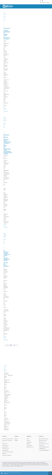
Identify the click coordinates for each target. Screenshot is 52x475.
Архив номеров (29, 445)
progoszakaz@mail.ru (45, 450)
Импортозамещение (7, 394)
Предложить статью (30, 447)
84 (16, 345)
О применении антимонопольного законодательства (7, 422)
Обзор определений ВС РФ (6, 426)
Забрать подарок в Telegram (45, 2)
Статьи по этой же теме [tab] (5, 368)
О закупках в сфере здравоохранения (7, 401)
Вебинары (28, 443)
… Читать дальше (5, 108)
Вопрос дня (5, 378)
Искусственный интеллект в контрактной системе (6, 397)
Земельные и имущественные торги (7, 392)
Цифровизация (10, 375)
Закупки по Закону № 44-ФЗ (5, 387)
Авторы (28, 438)
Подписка (28, 440)
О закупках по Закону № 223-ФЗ (20, 10)
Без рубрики (5, 376)
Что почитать (46, 10)
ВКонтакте (16, 438)
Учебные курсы (29, 442)
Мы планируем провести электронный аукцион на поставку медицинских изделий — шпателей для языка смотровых (7, 258)
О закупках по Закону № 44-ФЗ (35, 10)
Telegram (16, 440)
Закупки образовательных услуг (7, 382)
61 (12, 345)
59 (8, 345)
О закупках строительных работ (6, 419)
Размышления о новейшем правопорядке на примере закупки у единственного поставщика (7, 34)
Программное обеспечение (6, 429)
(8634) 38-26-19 (46, 447)
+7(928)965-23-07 (42, 448)
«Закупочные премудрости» (6, 373)
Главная (10, 10)
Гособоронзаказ (6, 380)
